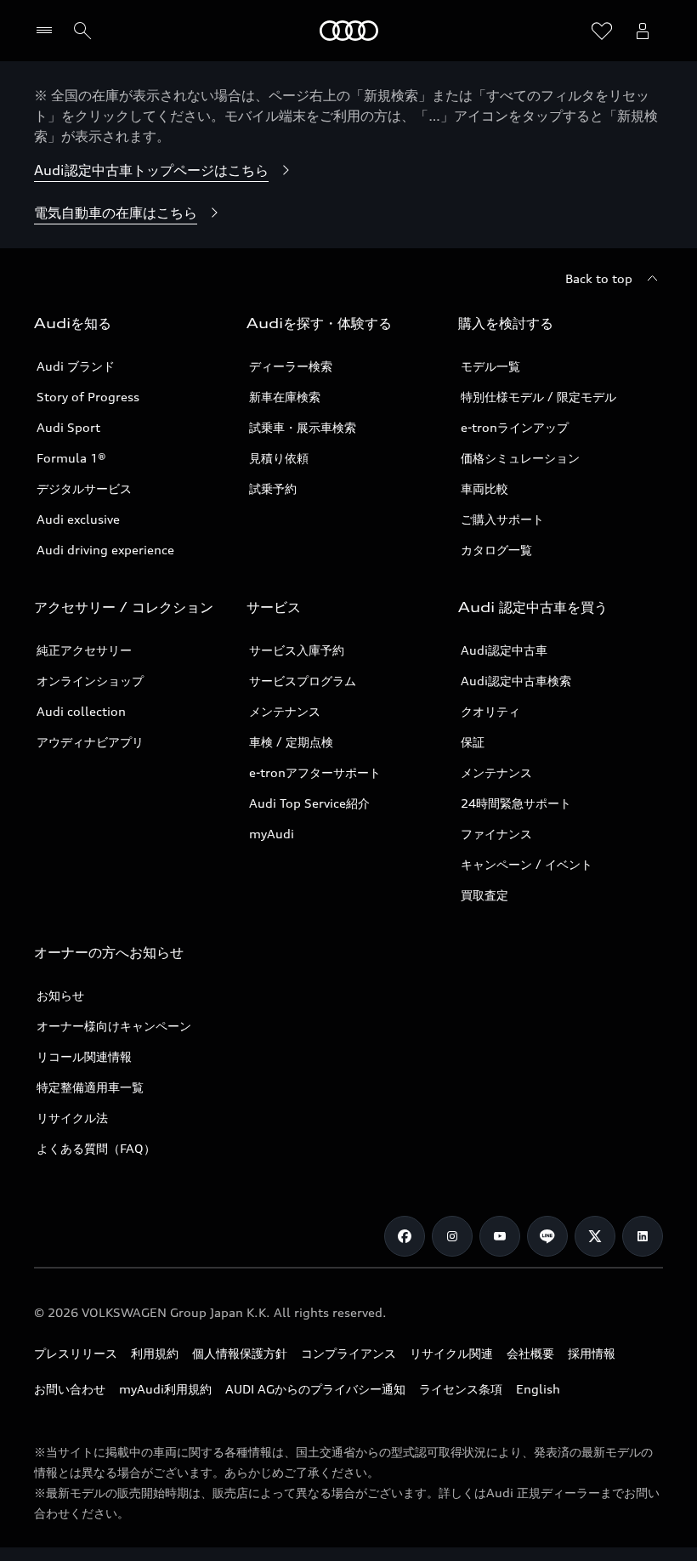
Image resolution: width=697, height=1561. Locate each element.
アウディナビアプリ (90, 742)
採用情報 (591, 1353)
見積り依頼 (279, 458)
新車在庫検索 (284, 396)
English (538, 1389)
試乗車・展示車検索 (302, 427)
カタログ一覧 (496, 549)
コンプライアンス (348, 1353)
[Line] (547, 1236)
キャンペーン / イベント (526, 864)
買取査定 (484, 895)
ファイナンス (496, 833)
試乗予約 (273, 488)
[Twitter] (595, 1236)
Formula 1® (71, 458)
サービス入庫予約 (296, 650)
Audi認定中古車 (504, 650)
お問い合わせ (69, 1389)
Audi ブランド (76, 366)
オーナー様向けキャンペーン (114, 1026)
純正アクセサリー (84, 650)
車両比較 (484, 488)
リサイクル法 (72, 1117)
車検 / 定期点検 (291, 742)
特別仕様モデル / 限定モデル (538, 396)
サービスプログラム (302, 680)
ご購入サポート (502, 519)
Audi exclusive (78, 519)
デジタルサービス (84, 488)
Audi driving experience (105, 549)
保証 (472, 742)
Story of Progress (88, 396)
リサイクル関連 (451, 1353)
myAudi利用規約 (165, 1389)
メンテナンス (284, 711)
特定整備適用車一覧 (90, 1087)
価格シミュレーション (520, 458)
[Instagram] (452, 1236)
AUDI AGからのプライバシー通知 (315, 1389)
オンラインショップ (90, 680)
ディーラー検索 (290, 366)
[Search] (82, 30)
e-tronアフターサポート (315, 772)
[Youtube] (499, 1236)
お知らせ (60, 995)
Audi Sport (68, 427)
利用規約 (154, 1353)
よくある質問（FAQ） (96, 1148)
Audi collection (81, 711)
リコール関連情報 (84, 1056)
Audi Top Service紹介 (309, 803)
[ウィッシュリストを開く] (601, 30)
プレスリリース (75, 1353)
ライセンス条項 (460, 1389)
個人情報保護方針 (239, 1353)
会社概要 (530, 1353)
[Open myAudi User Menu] (642, 30)
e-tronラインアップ (515, 427)
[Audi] (349, 30)
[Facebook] (404, 1236)
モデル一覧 (490, 366)
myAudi (271, 833)
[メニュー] (48, 30)
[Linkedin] (642, 1236)
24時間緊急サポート (516, 803)
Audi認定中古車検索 (516, 680)
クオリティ (490, 711)
